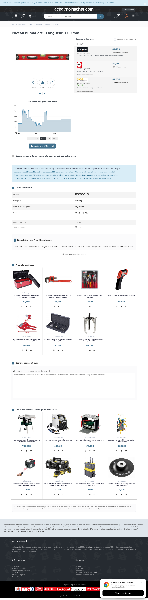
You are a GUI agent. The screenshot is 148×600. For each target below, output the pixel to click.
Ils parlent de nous (19, 568)
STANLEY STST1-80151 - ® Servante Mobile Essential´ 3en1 (90, 484)
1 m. (29, 138)
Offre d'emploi (17, 573)
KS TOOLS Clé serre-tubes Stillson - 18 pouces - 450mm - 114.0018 (58, 296)
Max (54, 138)
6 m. (43, 138)
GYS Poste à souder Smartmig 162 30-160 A (58, 440)
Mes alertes (80, 570)
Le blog (78, 566)
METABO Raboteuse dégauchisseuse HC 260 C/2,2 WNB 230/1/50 (26, 440)
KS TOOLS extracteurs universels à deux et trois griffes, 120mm (89, 340)
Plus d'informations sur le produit (85, 59)
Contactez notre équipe (21, 570)
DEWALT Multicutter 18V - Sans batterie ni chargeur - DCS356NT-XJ (58, 484)
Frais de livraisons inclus (126, 39)
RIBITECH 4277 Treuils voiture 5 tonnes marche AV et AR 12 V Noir (26, 484)
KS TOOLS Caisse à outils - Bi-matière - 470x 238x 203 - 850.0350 (27, 296)
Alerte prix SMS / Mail (43, 146)
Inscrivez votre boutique (85, 575)
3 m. (36, 138)
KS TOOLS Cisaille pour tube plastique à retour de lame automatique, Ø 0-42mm (26, 340)
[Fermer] (142, 582)
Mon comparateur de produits (87, 573)
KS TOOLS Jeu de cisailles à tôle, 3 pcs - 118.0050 (90, 296)
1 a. (49, 138)
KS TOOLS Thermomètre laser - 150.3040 (121, 295)
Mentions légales (18, 575)
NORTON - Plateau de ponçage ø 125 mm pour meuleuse (121, 484)
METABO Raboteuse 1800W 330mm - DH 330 (90, 440)
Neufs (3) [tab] (80, 44)
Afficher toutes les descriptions (74, 254)
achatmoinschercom (74, 9)
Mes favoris (80, 568)
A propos (15, 566)
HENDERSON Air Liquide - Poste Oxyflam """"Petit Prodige (121, 440)
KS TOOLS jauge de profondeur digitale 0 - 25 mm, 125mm (58, 340)
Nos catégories (18, 577)
